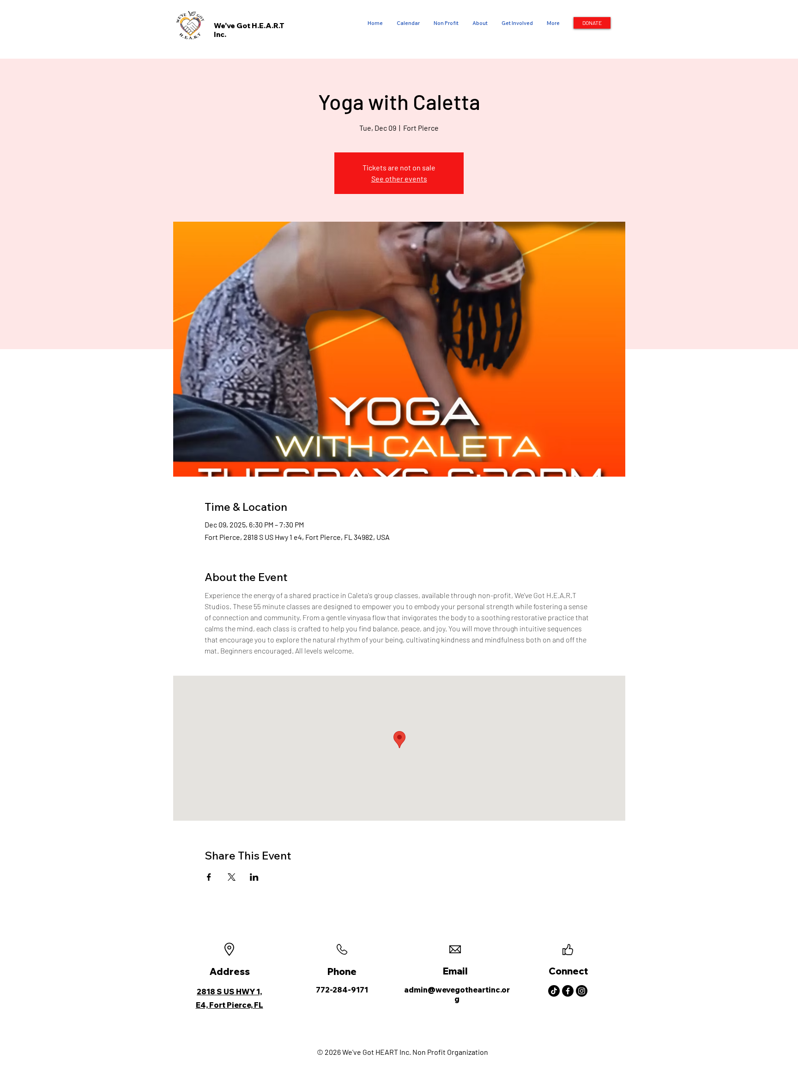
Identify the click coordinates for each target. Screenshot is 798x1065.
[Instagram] (581, 991)
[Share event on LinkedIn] (254, 877)
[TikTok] (554, 991)
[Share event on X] (231, 877)
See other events (399, 178)
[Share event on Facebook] (209, 877)
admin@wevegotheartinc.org (457, 994)
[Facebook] (568, 991)
